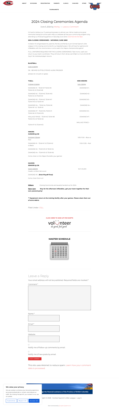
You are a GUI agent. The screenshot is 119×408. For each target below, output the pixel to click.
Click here (71, 37)
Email (31, 324)
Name (31, 314)
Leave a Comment (71, 27)
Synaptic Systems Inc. (65, 405)
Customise (11, 401)
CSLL (41, 208)
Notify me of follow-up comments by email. (46, 347)
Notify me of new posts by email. (42, 354)
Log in (79, 398)
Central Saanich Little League (11, 3)
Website (31, 334)
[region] (22, 394)
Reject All (22, 401)
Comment (33, 284)
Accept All (34, 401)
